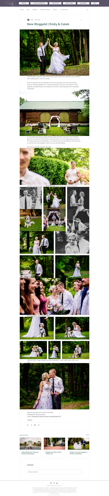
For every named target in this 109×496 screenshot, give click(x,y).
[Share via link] (38, 425)
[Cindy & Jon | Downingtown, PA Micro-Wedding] (78, 444)
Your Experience (64, 9)
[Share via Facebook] (27, 425)
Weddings (34, 9)
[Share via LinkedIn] (35, 425)
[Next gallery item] (87, 166)
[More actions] (81, 20)
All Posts (22, 9)
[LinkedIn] (57, 483)
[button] (87, 9)
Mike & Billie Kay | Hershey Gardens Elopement (30, 453)
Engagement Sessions (45, 9)
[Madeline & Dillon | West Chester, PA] (54, 444)
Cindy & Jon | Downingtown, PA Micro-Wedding (78, 453)
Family (27, 9)
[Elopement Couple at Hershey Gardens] (30, 444)
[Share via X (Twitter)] (31, 425)
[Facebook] (54, 483)
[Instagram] (51, 483)
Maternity (55, 9)
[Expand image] (54, 166)
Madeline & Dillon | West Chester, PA (53, 453)
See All (87, 434)
